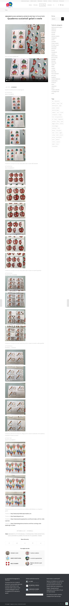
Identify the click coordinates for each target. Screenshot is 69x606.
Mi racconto (61, 0)
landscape (54, 121)
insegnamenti (60, 119)
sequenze (53, 86)
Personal (53, 72)
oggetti (61, 132)
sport (52, 88)
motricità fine (58, 130)
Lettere (53, 54)
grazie (56, 119)
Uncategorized (55, 91)
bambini (57, 107)
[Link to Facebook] (59, 5)
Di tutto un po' (55, 45)
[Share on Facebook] (9, 543)
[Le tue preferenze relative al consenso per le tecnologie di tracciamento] (66, 603)
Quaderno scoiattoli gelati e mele (25, 18)
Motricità (45, 0)
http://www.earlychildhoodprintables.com (21, 513)
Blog (6, 10)
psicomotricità (27, 535)
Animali (53, 32)
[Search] (53, 5)
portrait (53, 137)
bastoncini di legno (55, 110)
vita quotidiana (54, 146)
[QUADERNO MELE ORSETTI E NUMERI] (68, 303)
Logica (10, 535)
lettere (58, 121)
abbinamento (11, 534)
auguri (60, 105)
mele (59, 128)
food (53, 116)
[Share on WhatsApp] (25, 543)
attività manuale (20, 534)
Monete (53, 61)
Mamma (61, 123)
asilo (61, 103)
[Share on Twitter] (17, 543)
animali (58, 103)
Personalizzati (55, 73)
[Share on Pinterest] (33, 543)
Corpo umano (54, 43)
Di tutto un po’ (55, 0)
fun (52, 119)
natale (53, 64)
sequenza (58, 141)
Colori (53, 39)
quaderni (53, 77)
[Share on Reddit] (41, 543)
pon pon (53, 75)
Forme (53, 50)
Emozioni (53, 48)
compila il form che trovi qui (54, 596)
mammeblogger (55, 125)
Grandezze (54, 52)
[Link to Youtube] (63, 5)
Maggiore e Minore (55, 123)
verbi (52, 93)
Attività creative (33, 0)
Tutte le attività (40, 16)
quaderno (34, 535)
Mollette (53, 59)
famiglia (60, 114)
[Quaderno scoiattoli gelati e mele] (25, 39)
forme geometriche (39, 534)
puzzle (53, 139)
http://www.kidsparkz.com (17, 516)
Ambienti (53, 31)
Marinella (30, 530)
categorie (54, 112)
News (52, 66)
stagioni (53, 144)
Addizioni (53, 29)
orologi (53, 70)
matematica (15, 535)
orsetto (57, 134)
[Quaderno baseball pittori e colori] (1, 303)
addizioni (53, 103)
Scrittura (50, 0)
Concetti (53, 41)
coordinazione (29, 534)
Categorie (53, 38)
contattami (14, 87)
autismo (53, 107)
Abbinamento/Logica (25, 0)
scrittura (53, 141)
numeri (21, 535)
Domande (53, 47)
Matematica (40, 0)
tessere (40, 535)
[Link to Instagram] (61, 5)
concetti (61, 112)
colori (58, 112)
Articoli (53, 34)
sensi (52, 84)
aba (52, 101)
